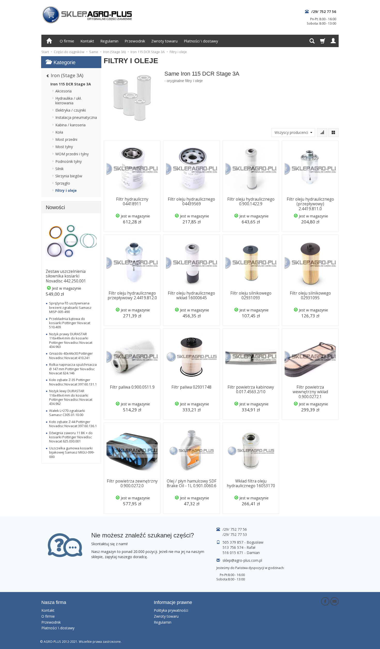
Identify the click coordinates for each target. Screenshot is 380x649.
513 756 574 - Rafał (239, 547)
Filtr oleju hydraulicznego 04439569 (191, 201)
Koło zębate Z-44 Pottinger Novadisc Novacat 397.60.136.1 (73, 423)
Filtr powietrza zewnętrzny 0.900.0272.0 (132, 483)
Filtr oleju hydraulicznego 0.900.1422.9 (251, 201)
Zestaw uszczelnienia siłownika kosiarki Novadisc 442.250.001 (66, 276)
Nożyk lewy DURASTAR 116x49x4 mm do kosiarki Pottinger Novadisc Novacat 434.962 (70, 397)
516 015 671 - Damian (241, 552)
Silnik (59, 168)
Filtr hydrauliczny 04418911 (132, 201)
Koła (59, 132)
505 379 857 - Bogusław (243, 542)
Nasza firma (53, 602)
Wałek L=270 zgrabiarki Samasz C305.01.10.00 (67, 412)
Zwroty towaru (164, 40)
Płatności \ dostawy (201, 40)
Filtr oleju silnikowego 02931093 (250, 295)
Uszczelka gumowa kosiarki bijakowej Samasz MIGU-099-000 (71, 452)
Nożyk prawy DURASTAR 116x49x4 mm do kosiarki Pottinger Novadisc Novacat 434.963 (70, 340)
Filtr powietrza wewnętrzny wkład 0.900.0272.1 (310, 391)
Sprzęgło (62, 183)
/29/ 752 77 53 (235, 534)
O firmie (67, 40)
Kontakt (87, 40)
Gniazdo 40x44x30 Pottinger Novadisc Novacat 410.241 (71, 355)
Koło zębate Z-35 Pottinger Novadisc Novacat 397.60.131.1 (73, 381)
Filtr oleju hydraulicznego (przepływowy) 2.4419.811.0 (310, 204)
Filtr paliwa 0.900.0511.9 (132, 387)
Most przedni (66, 139)
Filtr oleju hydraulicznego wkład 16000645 (191, 295)
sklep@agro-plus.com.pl (242, 560)
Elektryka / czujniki (70, 110)
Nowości (55, 207)
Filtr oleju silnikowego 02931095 (310, 295)
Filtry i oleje (66, 190)
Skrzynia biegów (68, 175)
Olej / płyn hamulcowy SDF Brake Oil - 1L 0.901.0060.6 (191, 483)
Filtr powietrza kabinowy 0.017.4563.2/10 (250, 389)
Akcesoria (63, 91)
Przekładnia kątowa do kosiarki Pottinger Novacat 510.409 (69, 323)
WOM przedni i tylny (72, 153)
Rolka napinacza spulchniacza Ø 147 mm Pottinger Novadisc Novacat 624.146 (73, 368)
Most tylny (64, 146)
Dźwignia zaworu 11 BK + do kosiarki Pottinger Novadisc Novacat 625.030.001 (71, 437)
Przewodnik (135, 40)
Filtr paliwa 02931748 (191, 387)
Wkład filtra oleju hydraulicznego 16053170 (251, 483)
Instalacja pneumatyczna (76, 117)
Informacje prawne (173, 602)
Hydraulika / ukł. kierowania (68, 100)
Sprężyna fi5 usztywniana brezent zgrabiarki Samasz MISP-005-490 (70, 307)
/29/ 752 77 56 (323, 11)
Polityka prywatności (171, 610)
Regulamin (109, 40)
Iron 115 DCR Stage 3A (70, 84)
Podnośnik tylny (68, 161)
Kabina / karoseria (70, 124)
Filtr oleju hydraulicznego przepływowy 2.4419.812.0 (132, 295)
